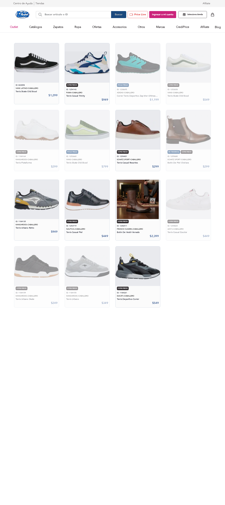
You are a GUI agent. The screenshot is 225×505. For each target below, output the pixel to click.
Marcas (160, 27)
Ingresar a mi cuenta (162, 14)
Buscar (119, 14)
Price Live (140, 14)
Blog (218, 27)
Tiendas (40, 3)
